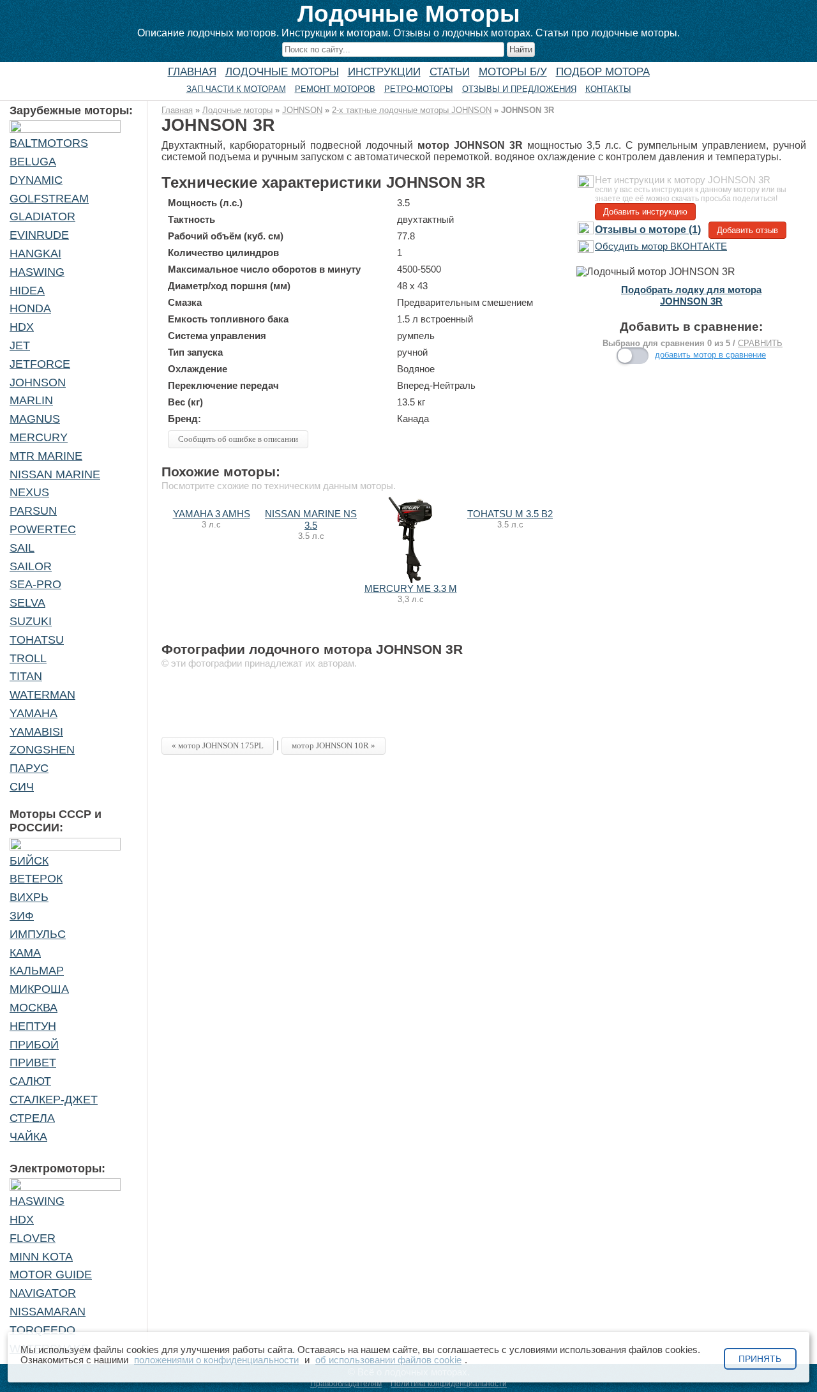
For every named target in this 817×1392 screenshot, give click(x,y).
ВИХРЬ (29, 897)
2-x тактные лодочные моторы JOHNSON (411, 110)
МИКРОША (39, 989)
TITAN (26, 676)
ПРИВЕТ (33, 1062)
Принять (759, 1359)
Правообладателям (346, 1383)
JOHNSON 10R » (333, 745)
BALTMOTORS (49, 143)
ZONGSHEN (42, 749)
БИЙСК (29, 860)
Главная (192, 71)
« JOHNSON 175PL (218, 745)
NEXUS (29, 492)
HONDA (30, 308)
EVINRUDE (39, 235)
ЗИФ (22, 915)
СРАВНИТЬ (760, 343)
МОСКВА (33, 1007)
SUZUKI (31, 621)
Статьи (450, 71)
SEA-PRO (35, 584)
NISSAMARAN (48, 1311)
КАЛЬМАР (37, 970)
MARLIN (31, 400)
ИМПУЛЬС (38, 934)
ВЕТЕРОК (36, 878)
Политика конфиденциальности (449, 1383)
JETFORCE (40, 364)
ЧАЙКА (28, 1136)
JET (20, 345)
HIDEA (27, 290)
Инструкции (384, 71)
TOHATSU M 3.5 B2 (510, 514)
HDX (22, 327)
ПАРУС (29, 768)
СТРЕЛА (32, 1118)
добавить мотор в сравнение (710, 354)
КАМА (25, 952)
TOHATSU (37, 639)
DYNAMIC (36, 180)
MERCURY (39, 437)
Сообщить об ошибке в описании (238, 439)
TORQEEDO (42, 1330)
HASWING (37, 272)
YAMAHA (33, 713)
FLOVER (33, 1238)
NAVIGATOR (43, 1293)
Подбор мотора (603, 71)
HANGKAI (35, 253)
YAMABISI (36, 731)
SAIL (22, 547)
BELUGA (33, 161)
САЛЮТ (30, 1081)
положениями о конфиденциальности (216, 1360)
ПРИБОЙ (34, 1044)
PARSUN (33, 510)
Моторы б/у (513, 71)
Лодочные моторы (282, 71)
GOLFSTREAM (49, 198)
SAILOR (31, 566)
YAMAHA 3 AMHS (211, 514)
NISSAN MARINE (55, 474)
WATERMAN (42, 694)
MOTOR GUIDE (51, 1274)
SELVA (27, 602)
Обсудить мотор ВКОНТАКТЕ (661, 246)
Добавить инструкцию (645, 211)
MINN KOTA (41, 1256)
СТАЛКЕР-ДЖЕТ (54, 1099)
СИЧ (22, 786)
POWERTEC (43, 529)
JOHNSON (38, 382)
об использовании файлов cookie (388, 1360)
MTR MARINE (46, 456)
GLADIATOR (42, 216)
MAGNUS (35, 418)
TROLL (28, 658)
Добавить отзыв (747, 230)
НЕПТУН (33, 1026)
